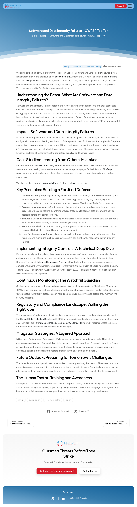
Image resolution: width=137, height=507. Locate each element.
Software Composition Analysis (52, 262)
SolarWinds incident (43, 165)
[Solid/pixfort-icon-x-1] (53, 498)
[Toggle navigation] (129, 6)
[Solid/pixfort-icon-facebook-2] (58, 498)
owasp (43, 35)
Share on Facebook (60, 411)
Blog (34, 35)
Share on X (84, 411)
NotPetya (107, 169)
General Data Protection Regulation (37, 319)
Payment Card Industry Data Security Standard (58, 323)
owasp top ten (34, 400)
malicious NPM (49, 183)
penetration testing (53, 400)
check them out (62, 76)
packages (72, 183)
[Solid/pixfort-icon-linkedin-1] (63, 498)
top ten (68, 400)
